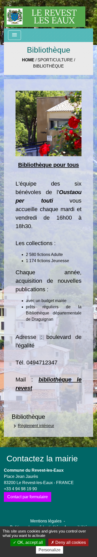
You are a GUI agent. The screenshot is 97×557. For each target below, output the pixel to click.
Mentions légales (46, 521)
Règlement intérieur (33, 426)
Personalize (50, 550)
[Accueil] (44, 14)
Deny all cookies (70, 542)
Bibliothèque (48, 66)
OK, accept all (29, 542)
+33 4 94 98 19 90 (20, 489)
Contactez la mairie (42, 458)
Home (28, 60)
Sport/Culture (55, 60)
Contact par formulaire (27, 497)
